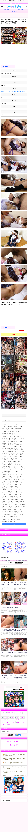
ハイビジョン (4, 91)
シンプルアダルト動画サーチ (14, 741)
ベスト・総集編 (5, 717)
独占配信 (11, 91)
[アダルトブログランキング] (11, 735)
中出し (23, 91)
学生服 (12, 717)
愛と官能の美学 (14, 745)
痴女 (18, 722)
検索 (14, 524)
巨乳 (13, 722)
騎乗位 (22, 717)
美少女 (17, 717)
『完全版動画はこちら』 (8, 67)
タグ (3, 422)
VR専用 (4, 719)
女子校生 (19, 91)
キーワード (4, 412)
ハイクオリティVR (10, 712)
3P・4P (8, 722)
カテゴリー (4, 417)
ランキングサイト (21, 9)
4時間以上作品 (19, 712)
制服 (3, 722)
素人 (3, 712)
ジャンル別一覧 (6, 9)
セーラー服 (24, 719)
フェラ (4, 724)
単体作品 (17, 719)
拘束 (15, 91)
